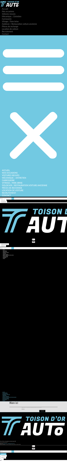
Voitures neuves (8, 14)
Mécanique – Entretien (11, 16)
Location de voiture (10, 29)
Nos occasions (8, 11)
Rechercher (1, 198)
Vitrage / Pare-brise (10, 21)
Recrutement (7, 31)
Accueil (5, 9)
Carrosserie (7, 19)
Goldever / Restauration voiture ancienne (19, 24)
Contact (5, 34)
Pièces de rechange (10, 26)
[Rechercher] (12, 198)
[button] (33, 102)
